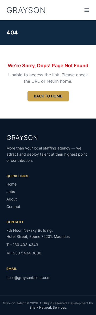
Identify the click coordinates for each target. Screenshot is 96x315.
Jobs (10, 191)
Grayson (26, 10)
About (11, 199)
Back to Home (48, 96)
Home (11, 184)
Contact (13, 206)
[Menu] (87, 10)
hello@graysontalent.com (28, 277)
